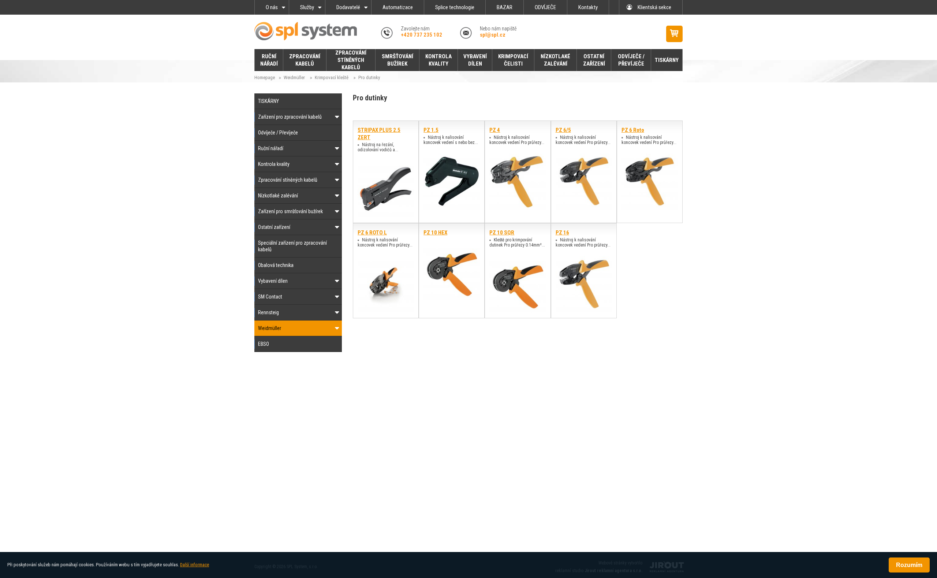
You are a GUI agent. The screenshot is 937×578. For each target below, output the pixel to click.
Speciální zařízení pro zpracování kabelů (292, 246)
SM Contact (270, 297)
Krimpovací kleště (331, 77)
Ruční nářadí (270, 148)
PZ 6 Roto (632, 130)
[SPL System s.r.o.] (309, 31)
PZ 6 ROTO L (372, 232)
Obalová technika (276, 265)
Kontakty (588, 7)
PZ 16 (562, 232)
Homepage (264, 77)
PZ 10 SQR (501, 232)
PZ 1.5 (430, 130)
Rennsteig (268, 312)
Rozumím (909, 565)
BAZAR (504, 7)
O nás (272, 7)
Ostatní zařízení (274, 227)
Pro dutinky (369, 77)
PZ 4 (494, 130)
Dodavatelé (348, 7)
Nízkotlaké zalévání (278, 196)
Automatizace (397, 7)
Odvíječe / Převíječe (278, 133)
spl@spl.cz (492, 35)
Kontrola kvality (274, 164)
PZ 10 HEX (435, 232)
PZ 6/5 (563, 130)
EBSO (263, 344)
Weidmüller (294, 77)
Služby (307, 7)
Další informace (194, 564)
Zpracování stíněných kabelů (287, 180)
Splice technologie (454, 7)
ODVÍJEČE (545, 7)
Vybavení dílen (273, 281)
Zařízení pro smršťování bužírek (290, 211)
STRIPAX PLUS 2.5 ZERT (379, 134)
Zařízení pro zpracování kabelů (290, 117)
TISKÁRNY (268, 101)
